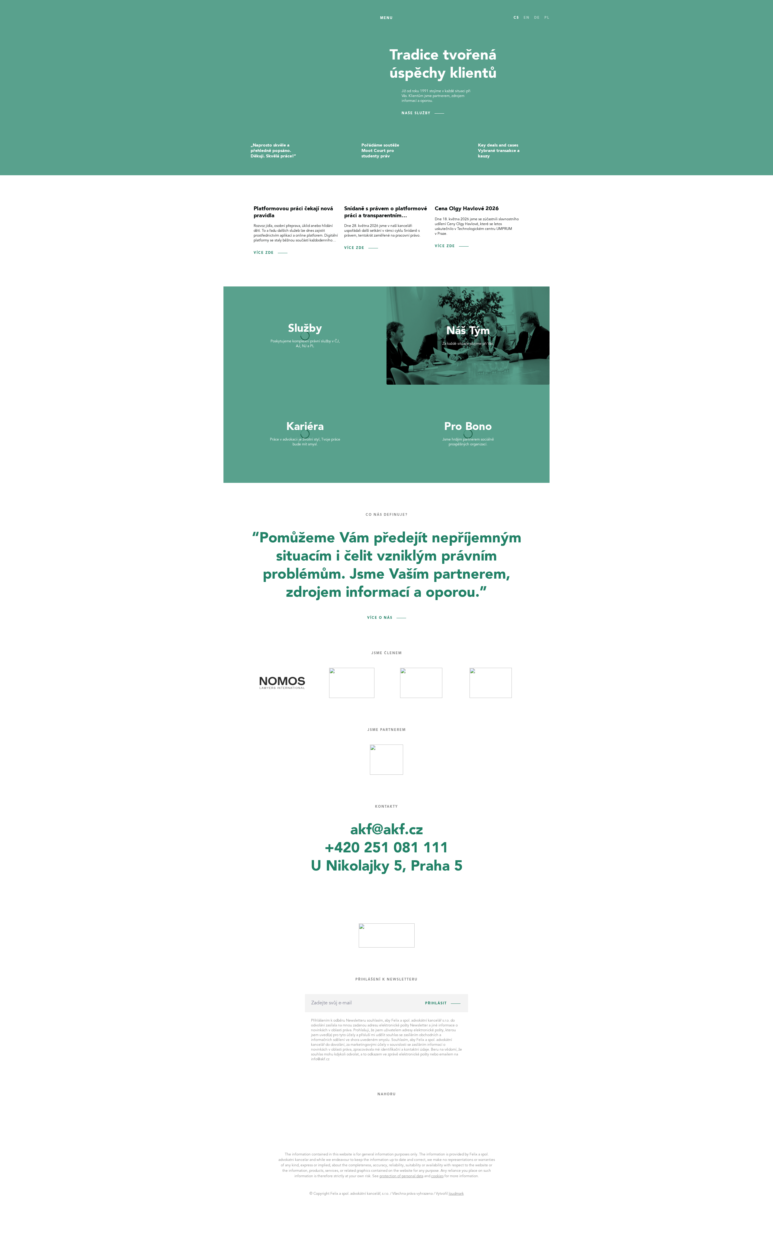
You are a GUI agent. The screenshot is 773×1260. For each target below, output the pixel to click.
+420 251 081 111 (386, 848)
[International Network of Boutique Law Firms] (351, 683)
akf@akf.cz (386, 830)
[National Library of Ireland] (282, 683)
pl (547, 18)
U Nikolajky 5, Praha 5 (387, 866)
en (527, 18)
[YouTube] (411, 890)
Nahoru (386, 1094)
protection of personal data (401, 1176)
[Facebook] (353, 890)
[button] (232, 231)
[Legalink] (421, 683)
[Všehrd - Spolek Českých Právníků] (386, 760)
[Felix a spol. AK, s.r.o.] (251, 18)
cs (516, 18)
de (537, 18)
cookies (437, 1176)
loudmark (456, 1194)
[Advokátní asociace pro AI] (490, 683)
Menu (386, 18)
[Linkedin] (382, 890)
